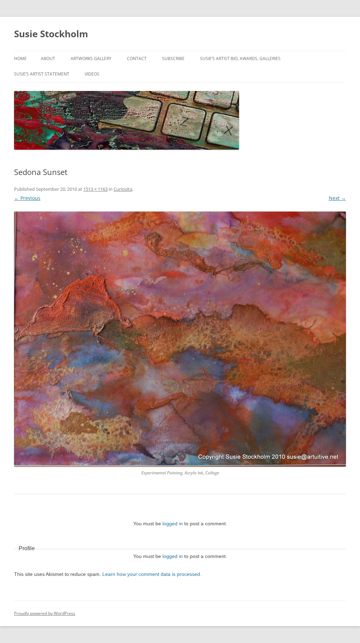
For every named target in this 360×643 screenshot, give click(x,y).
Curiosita (123, 189)
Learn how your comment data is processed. (151, 574)
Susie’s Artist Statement (41, 74)
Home (20, 58)
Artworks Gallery (91, 58)
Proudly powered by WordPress (44, 613)
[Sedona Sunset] (180, 339)
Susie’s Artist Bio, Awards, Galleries (240, 58)
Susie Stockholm (51, 33)
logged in (172, 523)
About (48, 58)
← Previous (27, 198)
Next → (337, 198)
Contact (137, 58)
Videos (92, 74)
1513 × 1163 (95, 189)
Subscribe (173, 58)
